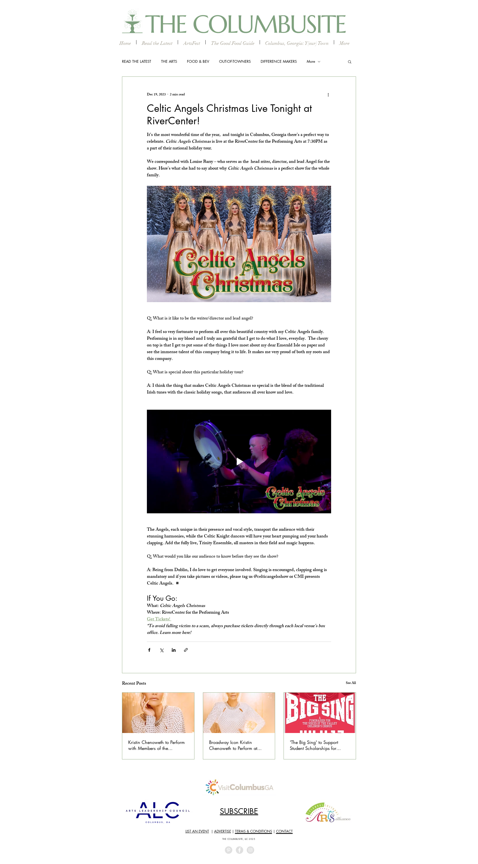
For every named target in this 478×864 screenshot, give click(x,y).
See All (351, 683)
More (311, 61)
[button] (349, 62)
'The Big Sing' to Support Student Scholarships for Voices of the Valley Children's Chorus (319, 745)
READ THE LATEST (136, 61)
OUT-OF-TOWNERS (235, 61)
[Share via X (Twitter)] (161, 650)
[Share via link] (185, 650)
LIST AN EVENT (197, 831)
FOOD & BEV (198, 61)
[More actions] (328, 95)
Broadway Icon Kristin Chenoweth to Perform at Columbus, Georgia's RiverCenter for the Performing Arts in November (238, 745)
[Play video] (239, 461)
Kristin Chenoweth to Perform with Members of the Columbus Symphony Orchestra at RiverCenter (156, 745)
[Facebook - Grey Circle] (239, 850)
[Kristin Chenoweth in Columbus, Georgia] (239, 713)
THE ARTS (169, 61)
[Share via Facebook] (149, 650)
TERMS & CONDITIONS (253, 831)
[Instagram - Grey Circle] (250, 850)
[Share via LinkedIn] (173, 650)
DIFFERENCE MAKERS (279, 61)
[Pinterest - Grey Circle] (228, 850)
